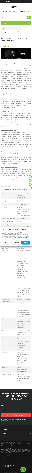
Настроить (16, 242)
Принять (25, 242)
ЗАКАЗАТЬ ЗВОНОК (24, 469)
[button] (30, 176)
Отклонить (6, 242)
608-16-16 (11, 11)
